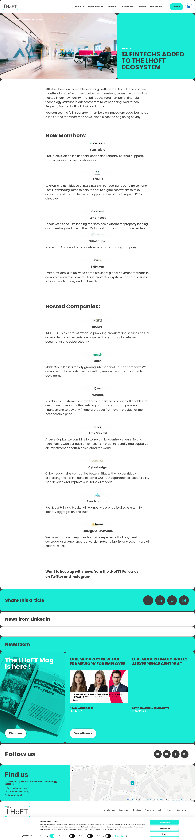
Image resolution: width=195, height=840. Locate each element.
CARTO (148, 800)
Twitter (57, 576)
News (73, 708)
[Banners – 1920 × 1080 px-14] (99, 671)
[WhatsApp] (172, 600)
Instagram (81, 576)
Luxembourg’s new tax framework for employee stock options (97, 663)
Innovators (117, 113)
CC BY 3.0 (161, 800)
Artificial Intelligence (146, 708)
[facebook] (176, 754)
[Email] (183, 600)
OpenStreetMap (178, 800)
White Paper (85, 708)
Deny (164, 834)
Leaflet (131, 800)
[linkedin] (158, 754)
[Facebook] (148, 600)
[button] (166, 6)
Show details (119, 836)
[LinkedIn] (160, 600)
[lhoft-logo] (10, 4)
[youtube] (167, 754)
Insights (11, 19)
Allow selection (164, 828)
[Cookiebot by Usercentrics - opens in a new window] (27, 836)
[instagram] (184, 754)
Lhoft (6, 19)
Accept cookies (164, 822)
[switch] (72, 836)
